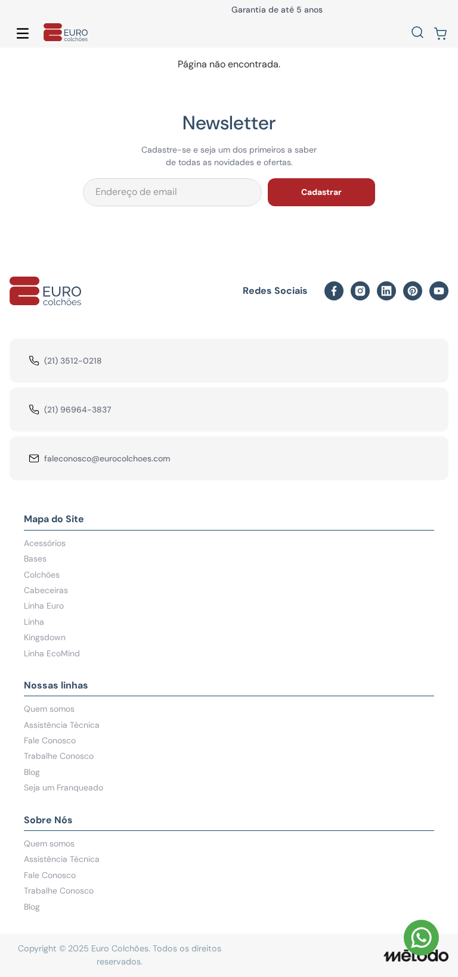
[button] (417, 33)
